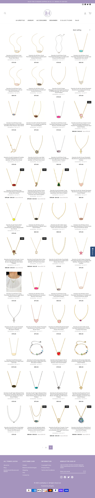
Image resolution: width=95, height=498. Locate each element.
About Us (6, 465)
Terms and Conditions (48, 470)
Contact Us (26, 475)
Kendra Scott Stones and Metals (11, 470)
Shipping (25, 470)
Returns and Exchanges (30, 467)
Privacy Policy (45, 467)
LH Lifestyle (20, 20)
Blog (5, 467)
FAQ (24, 472)
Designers (53, 20)
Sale (77, 20)
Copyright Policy (46, 465)
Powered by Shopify (47, 486)
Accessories (42, 20)
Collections (66, 20)
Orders (25, 465)
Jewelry (30, 20)
